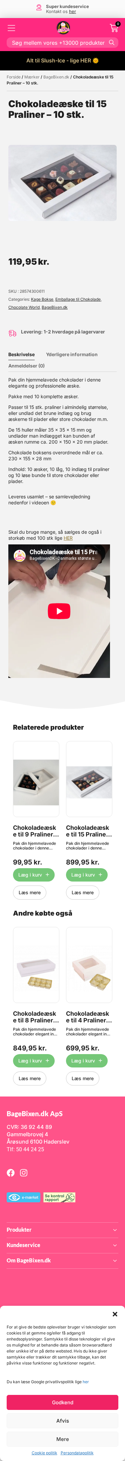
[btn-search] (111, 42)
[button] (115, 1314)
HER (68, 538)
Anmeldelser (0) (26, 366)
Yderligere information (72, 354)
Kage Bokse (42, 299)
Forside (14, 76)
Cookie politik (44, 1452)
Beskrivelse (21, 354)
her (86, 1381)
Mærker (32, 76)
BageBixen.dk (56, 76)
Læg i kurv (30, 875)
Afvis (62, 1421)
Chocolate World (24, 307)
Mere (62, 1439)
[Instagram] (24, 1172)
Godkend (62, 1402)
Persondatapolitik (77, 1452)
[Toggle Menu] (12, 28)
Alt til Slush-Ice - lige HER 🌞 (62, 60)
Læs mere (30, 892)
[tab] (26, 354)
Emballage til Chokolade (78, 299)
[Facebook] (11, 1172)
